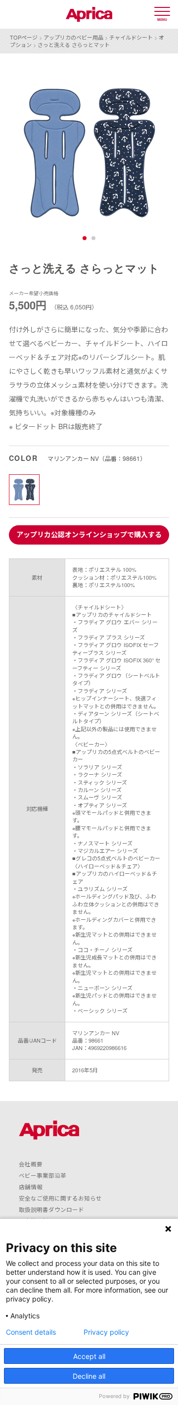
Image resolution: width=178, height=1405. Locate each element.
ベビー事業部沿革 (42, 1175)
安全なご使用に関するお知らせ (60, 1198)
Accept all (89, 1356)
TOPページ (24, 37)
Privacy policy (106, 1332)
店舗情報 (31, 1187)
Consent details (31, 1332)
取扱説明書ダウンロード (51, 1209)
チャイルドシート (131, 37)
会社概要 (31, 1164)
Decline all (89, 1376)
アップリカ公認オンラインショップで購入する (89, 534)
